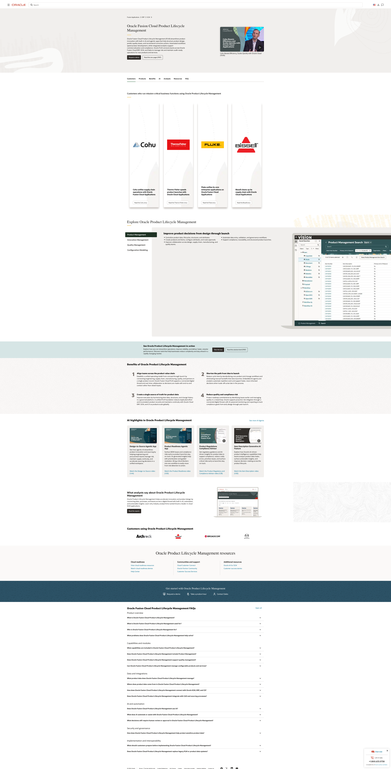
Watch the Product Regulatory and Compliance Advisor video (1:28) (212, 472)
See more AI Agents (256, 420)
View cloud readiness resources (142, 565)
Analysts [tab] (167, 79)
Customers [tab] (131, 79)
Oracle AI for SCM (230, 565)
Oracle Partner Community (187, 568)
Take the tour (218, 350)
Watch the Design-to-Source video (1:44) (142, 472)
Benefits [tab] (152, 79)
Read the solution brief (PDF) (236, 350)
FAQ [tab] (186, 79)
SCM (148, 17)
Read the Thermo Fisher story (178, 203)
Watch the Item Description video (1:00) (246, 472)
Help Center (135, 571)
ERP (143, 17)
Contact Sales (222, 594)
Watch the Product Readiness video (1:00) (178, 472)
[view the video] (242, 39)
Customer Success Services (187, 571)
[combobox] (195, 4)
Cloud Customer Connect (186, 565)
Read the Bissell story (243, 203)
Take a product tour (199, 594)
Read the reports (134, 511)
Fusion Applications (133, 17)
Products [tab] (142, 79)
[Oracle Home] (18, 5)
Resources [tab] (178, 79)
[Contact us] (382, 5)
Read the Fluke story (209, 203)
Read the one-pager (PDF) (152, 57)
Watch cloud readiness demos (142, 568)
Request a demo (134, 57)
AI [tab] (159, 79)
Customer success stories (233, 568)
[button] (8, 5)
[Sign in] (378, 5)
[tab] (141, 234)
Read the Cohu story (140, 203)
